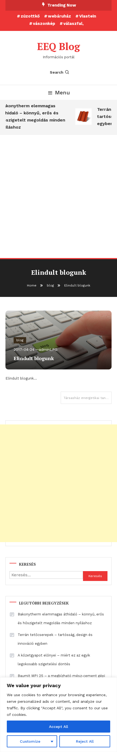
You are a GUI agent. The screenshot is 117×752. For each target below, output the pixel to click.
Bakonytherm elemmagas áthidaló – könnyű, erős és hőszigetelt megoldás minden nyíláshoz (61, 618)
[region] (58, 714)
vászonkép (44, 23)
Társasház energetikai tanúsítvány (88, 398)
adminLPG (48, 349)
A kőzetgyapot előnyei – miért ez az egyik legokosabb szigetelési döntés (54, 659)
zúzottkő (30, 16)
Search (56, 72)
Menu (62, 92)
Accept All (58, 726)
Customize (30, 741)
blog (19, 340)
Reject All (85, 741)
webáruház (59, 16)
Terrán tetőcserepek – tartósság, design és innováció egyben (55, 639)
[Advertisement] (58, 196)
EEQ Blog (58, 46)
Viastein (87, 16)
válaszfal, (73, 23)
